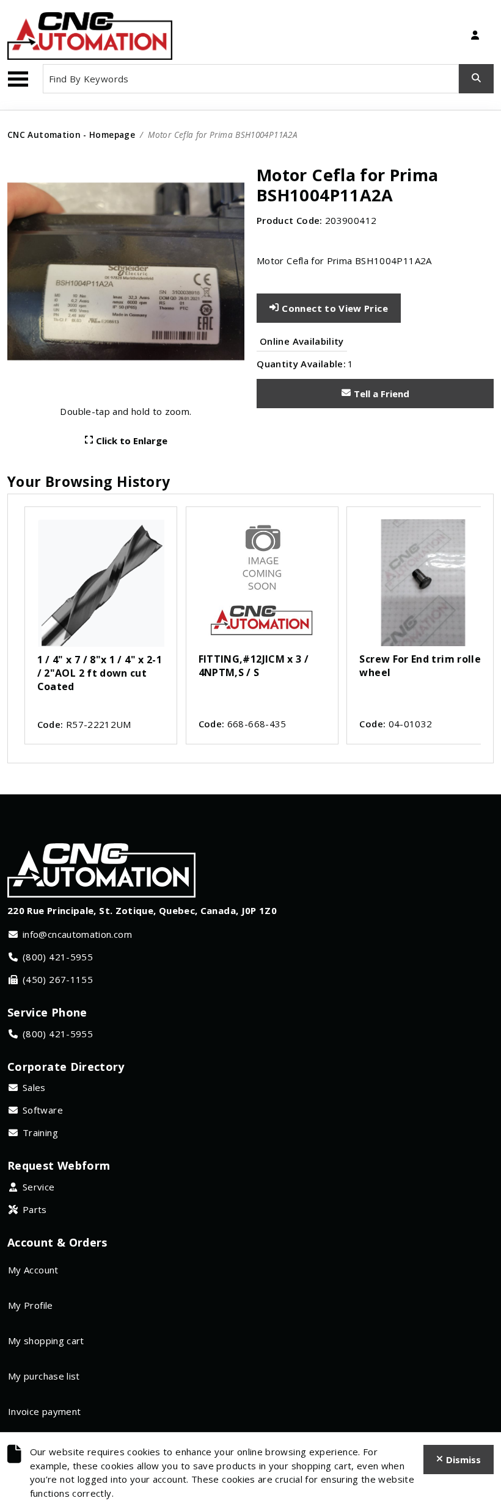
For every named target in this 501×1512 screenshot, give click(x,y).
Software (43, 1110)
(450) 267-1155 (58, 979)
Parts (35, 1209)
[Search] (476, 78)
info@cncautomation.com (77, 934)
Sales (34, 1087)
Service (39, 1187)
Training (40, 1132)
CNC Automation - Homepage (71, 134)
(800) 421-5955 (58, 957)
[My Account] (475, 36)
